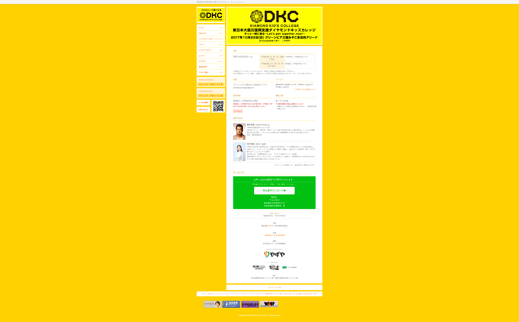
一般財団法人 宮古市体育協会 (274, 235)
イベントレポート (210, 50)
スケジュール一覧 (274, 287)
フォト (210, 44)
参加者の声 (210, 66)
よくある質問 (203, 102)
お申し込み (288, 294)
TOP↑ (315, 294)
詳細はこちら (210, 84)
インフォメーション (210, 39)
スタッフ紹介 (210, 72)
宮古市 (271, 226)
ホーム (210, 28)
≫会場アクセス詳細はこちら (305, 89)
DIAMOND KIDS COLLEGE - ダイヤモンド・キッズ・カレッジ (211, 15)
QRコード (218, 106)
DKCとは (210, 33)
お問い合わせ (203, 109)
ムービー (210, 55)
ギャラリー (210, 61)
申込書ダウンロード (274, 190)
